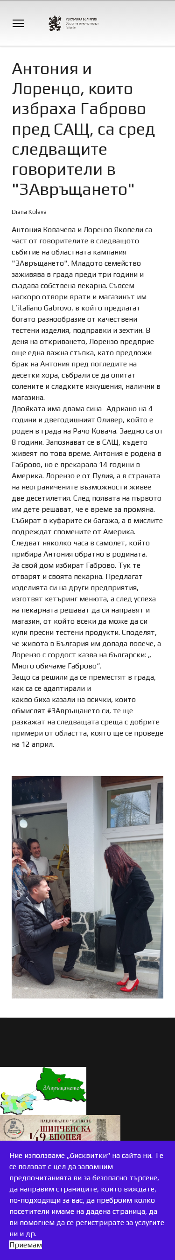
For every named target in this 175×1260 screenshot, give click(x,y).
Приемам (25, 1244)
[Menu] (18, 23)
